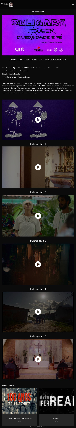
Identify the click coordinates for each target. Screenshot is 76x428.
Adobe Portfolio (41, 427)
